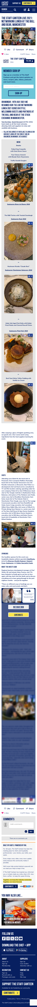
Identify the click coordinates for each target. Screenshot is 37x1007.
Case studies (24, 964)
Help (21, 973)
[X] (12, 938)
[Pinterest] (16, 938)
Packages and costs (8, 977)
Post (31, 832)
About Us (5, 962)
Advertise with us (26, 966)
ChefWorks (31, 559)
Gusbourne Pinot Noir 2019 (18, 331)
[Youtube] (21, 938)
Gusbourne (10, 563)
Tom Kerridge (6, 122)
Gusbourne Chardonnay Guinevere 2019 (18, 270)
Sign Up (4, 964)
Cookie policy (11, 999)
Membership (6, 966)
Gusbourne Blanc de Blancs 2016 (18, 204)
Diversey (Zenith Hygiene (16, 561)
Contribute (18, 615)
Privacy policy (26, 999)
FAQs (22, 975)
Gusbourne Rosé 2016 (18, 219)
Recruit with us (7, 975)
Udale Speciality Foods (24, 563)
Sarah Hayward (17, 122)
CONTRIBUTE (27, 3)
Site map (23, 977)
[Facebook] (4, 938)
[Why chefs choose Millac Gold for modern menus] (18, 912)
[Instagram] (8, 938)
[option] (18, 912)
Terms (18, 999)
